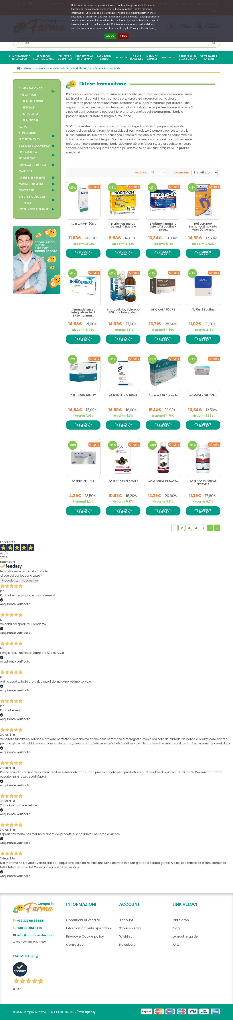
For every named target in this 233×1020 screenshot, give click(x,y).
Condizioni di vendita (83, 920)
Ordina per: (181, 172)
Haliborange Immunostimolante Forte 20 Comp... (203, 226)
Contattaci (75, 944)
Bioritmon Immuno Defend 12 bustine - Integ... (163, 226)
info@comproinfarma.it (36, 935)
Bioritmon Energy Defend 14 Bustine (123, 225)
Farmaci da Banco (32, 165)
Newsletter (128, 944)
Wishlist (125, 936)
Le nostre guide (185, 936)
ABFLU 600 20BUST (83, 395)
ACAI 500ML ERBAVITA (163, 481)
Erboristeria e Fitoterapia (29, 155)
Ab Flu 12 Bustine (202, 309)
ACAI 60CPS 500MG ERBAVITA (203, 483)
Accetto (110, 36)
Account (126, 920)
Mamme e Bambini (31, 184)
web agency (87, 1012)
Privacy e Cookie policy (85, 936)
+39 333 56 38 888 (30, 921)
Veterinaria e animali (34, 209)
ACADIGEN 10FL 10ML (203, 395)
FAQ (176, 944)
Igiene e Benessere (32, 177)
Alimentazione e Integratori (41, 68)
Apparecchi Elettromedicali (31, 136)
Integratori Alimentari (77, 68)
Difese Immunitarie (108, 68)
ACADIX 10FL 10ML (83, 481)
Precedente (10, 580)
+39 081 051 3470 (29, 928)
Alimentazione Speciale (33, 104)
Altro (23, 127)
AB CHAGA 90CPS (163, 309)
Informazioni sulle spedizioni (89, 928)
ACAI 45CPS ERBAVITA (123, 481)
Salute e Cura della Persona (33, 200)
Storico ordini (130, 928)
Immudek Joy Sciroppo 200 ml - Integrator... (123, 311)
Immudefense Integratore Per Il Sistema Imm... (83, 312)
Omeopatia (27, 190)
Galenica (25, 171)
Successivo (30, 580)
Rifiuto (123, 36)
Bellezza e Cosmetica (34, 146)
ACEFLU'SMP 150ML (83, 224)
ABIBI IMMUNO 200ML (123, 395)
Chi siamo (181, 920)
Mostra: (141, 172)
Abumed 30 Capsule (163, 395)
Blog (176, 928)
